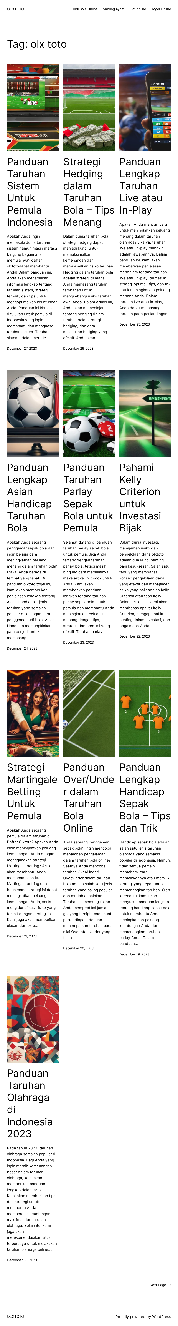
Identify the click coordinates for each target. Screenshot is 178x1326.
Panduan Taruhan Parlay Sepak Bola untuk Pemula (88, 497)
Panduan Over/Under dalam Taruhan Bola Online (88, 797)
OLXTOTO (15, 9)
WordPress (161, 1316)
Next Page (160, 1285)
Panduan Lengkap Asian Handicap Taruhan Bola (29, 497)
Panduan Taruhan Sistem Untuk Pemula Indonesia (30, 192)
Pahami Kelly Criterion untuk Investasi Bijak (140, 497)
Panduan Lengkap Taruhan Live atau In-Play (140, 186)
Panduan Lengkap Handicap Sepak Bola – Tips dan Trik (145, 797)
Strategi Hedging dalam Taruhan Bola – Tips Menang (89, 192)
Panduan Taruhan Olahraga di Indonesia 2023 (30, 1103)
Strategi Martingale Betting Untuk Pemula (32, 791)
